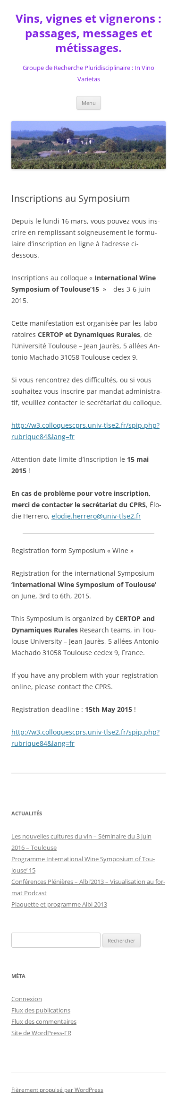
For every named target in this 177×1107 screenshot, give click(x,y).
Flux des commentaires (43, 1021)
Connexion (26, 999)
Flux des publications (40, 1010)
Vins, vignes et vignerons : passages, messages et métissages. (88, 33)
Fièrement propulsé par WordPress (57, 1090)
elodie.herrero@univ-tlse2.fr (96, 515)
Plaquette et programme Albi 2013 (59, 904)
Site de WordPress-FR (41, 1033)
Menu (89, 102)
